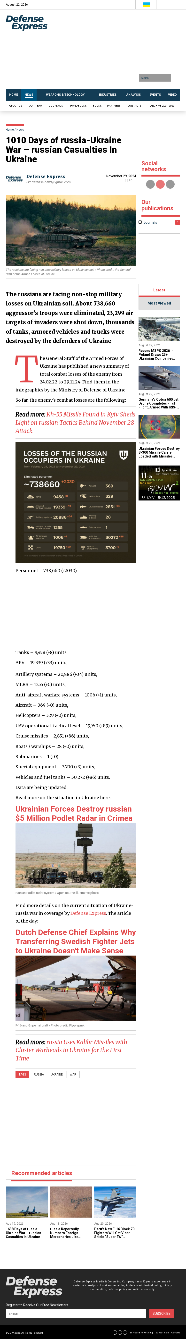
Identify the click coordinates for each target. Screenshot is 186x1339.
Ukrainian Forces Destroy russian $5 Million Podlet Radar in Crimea (74, 813)
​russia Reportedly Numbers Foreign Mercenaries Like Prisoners (64, 1235)
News (20, 129)
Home (10, 129)
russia (39, 1074)
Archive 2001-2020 (162, 105)
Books (97, 105)
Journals (56, 105)
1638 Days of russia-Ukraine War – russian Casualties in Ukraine (23, 1233)
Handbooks (78, 105)
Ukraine (57, 1074)
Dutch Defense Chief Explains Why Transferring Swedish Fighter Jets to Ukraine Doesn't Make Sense (76, 942)
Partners (114, 105)
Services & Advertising (141, 1332)
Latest (159, 290)
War (73, 1074)
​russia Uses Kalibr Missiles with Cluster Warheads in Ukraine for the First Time (71, 1050)
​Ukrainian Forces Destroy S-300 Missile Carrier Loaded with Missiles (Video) (159, 454)
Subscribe (161, 1313)
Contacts (134, 105)
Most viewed (159, 303)
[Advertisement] (118, 51)
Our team (35, 105)
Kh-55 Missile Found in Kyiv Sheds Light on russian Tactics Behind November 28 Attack (75, 422)
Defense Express (45, 176)
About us (15, 105)
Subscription (162, 1332)
